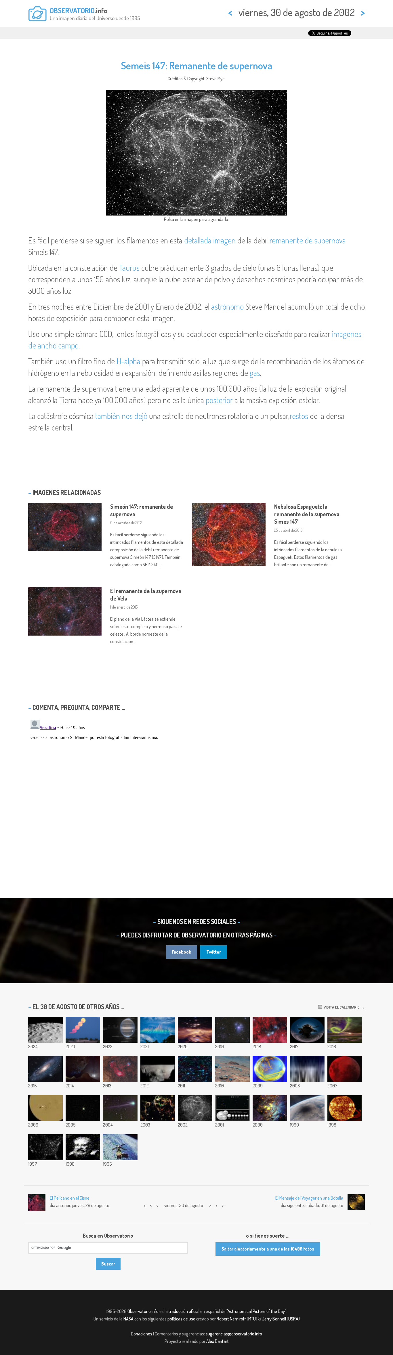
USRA (293, 1319)
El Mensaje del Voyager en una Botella (309, 1198)
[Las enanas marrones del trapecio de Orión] (270, 1108)
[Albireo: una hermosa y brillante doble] (83, 1108)
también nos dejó (122, 416)
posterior (219, 400)
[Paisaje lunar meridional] (45, 1030)
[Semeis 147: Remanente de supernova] (195, 1108)
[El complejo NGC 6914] (270, 1030)
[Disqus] (196, 790)
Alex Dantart (217, 1341)
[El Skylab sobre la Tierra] (120, 1147)
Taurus (129, 267)
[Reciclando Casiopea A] (157, 1108)
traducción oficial (184, 1311)
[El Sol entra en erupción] (344, 1108)
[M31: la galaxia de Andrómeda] (45, 1069)
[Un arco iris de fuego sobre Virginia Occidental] (157, 1030)
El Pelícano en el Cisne (69, 1198)
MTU (252, 1319)
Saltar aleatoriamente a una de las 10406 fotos (268, 1249)
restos (299, 416)
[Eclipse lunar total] (344, 1069)
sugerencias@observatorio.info (234, 1334)
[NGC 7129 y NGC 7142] (232, 1030)
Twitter (213, 952)
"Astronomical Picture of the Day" (256, 1311)
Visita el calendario (341, 1007)
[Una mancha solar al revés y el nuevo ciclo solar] (45, 1108)
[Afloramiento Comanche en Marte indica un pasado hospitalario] (232, 1069)
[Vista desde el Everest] (307, 1069)
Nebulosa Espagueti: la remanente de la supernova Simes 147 (306, 514)
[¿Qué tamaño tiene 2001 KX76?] (232, 1108)
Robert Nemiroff (231, 1319)
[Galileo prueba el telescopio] (83, 1147)
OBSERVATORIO (72, 10)
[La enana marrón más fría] (195, 1069)
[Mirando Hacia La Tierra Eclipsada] (307, 1108)
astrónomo (227, 306)
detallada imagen (210, 240)
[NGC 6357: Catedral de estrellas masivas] (195, 1030)
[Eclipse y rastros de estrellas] (307, 1030)
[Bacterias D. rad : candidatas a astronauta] (270, 1069)
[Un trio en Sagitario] (120, 1069)
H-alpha (128, 361)
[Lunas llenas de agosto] (83, 1030)
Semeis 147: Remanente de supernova (196, 65)
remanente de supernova (308, 240)
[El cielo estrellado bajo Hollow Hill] (83, 1069)
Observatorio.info (143, 1311)
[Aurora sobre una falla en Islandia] (344, 1030)
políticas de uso (181, 1319)
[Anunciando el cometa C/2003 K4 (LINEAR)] (120, 1108)
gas (255, 372)
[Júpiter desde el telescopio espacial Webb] (120, 1030)
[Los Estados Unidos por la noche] (45, 1147)
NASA (128, 1319)
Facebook (181, 952)
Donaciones (141, 1334)
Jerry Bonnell (274, 1319)
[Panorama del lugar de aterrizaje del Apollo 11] (157, 1069)
